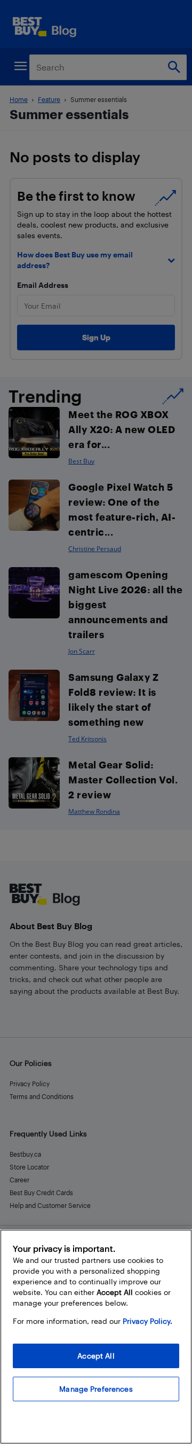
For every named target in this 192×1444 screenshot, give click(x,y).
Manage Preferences (96, 1388)
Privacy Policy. (147, 1320)
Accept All (95, 1355)
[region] (96, 1336)
